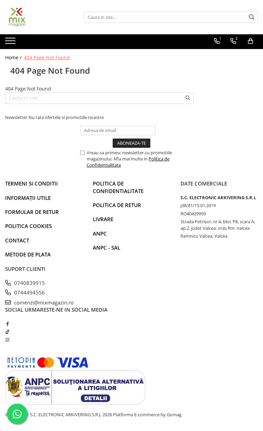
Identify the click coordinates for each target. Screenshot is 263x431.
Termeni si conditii (31, 183)
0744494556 (29, 292)
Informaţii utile (28, 197)
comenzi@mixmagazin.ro (43, 302)
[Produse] (11, 43)
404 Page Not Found (47, 57)
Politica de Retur (117, 205)
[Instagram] (7, 340)
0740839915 (29, 282)
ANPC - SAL (106, 247)
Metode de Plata (28, 254)
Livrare (103, 219)
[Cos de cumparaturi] (250, 41)
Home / (14, 57)
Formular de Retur (32, 211)
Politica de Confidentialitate (118, 187)
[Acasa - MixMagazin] (39, 17)
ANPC (100, 233)
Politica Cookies (28, 226)
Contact (17, 240)
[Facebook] (7, 324)
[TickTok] (7, 331)
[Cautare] (252, 17)
